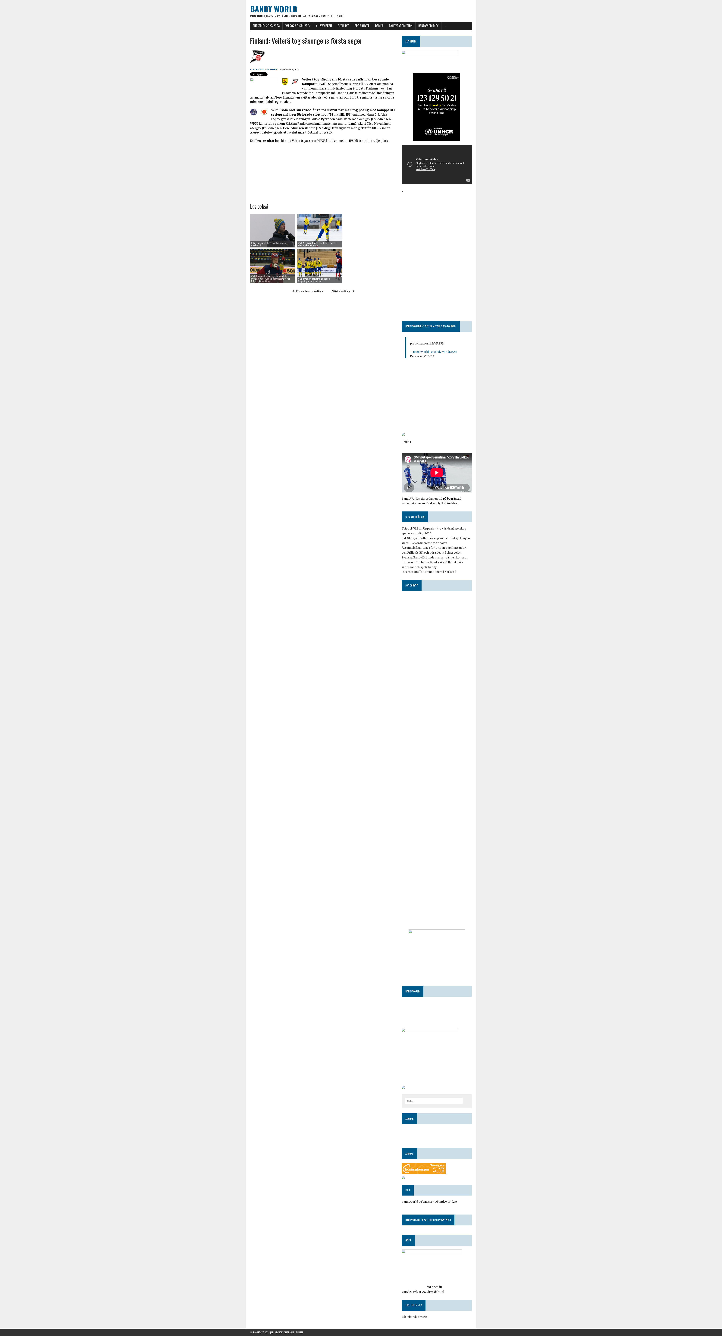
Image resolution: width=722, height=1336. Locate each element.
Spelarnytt (362, 26)
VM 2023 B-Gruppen (297, 26)
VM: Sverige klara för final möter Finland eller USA (317, 244)
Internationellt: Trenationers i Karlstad (268, 244)
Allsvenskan (324, 26)
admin (273, 69)
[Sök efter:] (434, 1101)
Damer (379, 26)
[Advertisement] (323, 173)
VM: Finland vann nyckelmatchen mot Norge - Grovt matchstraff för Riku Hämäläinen (270, 278)
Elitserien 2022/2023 (266, 26)
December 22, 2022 (422, 356)
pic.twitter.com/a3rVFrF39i (427, 343)
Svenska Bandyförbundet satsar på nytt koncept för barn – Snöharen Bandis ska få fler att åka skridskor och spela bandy (435, 562)
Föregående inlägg (309, 291)
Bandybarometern (401, 26)
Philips (406, 442)
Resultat (343, 26)
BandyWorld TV (428, 26)
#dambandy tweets (414, 1317)
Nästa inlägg (341, 291)
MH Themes (297, 1332)
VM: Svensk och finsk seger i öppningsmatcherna (314, 280)
